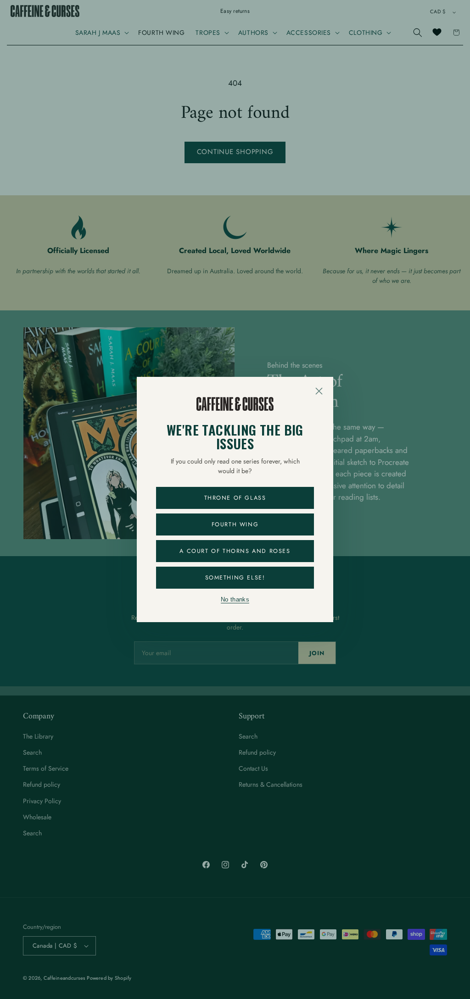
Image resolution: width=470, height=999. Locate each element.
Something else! (235, 578)
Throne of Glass (235, 498)
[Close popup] (319, 391)
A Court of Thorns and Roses (234, 551)
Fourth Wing (235, 524)
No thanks (235, 599)
